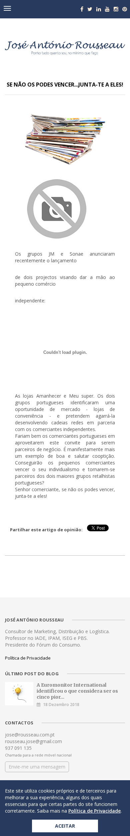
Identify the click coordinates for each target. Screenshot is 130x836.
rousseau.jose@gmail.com (33, 741)
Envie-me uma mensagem (37, 766)
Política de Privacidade (28, 658)
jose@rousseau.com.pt (30, 734)
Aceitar (65, 826)
